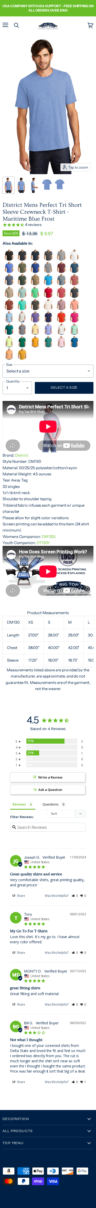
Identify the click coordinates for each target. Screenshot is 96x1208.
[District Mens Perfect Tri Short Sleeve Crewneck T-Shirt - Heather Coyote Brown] (35, 284)
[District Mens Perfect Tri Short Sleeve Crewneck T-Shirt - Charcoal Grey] (74, 296)
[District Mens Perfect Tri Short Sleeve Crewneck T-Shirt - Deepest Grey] (35, 309)
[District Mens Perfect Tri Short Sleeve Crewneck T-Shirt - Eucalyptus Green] (48, 346)
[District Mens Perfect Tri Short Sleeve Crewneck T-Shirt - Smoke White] (61, 333)
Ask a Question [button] (50, 789)
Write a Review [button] (50, 777)
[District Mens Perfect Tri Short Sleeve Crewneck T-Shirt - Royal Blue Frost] (9, 271)
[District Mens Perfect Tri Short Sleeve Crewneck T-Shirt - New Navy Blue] (35, 259)
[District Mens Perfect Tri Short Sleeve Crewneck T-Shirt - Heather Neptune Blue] (74, 271)
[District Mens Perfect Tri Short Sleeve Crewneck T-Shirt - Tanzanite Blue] (48, 321)
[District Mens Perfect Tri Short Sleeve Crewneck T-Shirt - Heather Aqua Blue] (22, 309)
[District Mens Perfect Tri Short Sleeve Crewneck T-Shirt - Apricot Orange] (9, 358)
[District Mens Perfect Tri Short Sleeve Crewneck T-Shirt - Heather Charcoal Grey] (48, 259)
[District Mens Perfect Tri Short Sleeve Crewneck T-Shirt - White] (74, 259)
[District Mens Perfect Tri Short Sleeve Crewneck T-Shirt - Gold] (35, 346)
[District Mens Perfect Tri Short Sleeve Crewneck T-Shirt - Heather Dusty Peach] (74, 309)
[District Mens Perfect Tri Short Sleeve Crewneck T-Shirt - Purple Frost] (35, 321)
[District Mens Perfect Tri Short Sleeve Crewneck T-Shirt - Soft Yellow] (35, 333)
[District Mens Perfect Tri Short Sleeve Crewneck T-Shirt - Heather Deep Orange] (61, 321)
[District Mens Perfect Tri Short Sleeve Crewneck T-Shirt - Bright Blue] (74, 346)
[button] (75, 895)
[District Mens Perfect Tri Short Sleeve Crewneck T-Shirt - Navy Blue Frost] (9, 284)
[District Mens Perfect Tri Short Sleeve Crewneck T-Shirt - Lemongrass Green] (9, 346)
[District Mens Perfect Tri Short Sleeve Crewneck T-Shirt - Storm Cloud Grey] (22, 333)
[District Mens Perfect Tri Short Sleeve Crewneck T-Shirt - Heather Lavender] (61, 309)
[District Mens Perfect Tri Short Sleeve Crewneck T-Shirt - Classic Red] (48, 296)
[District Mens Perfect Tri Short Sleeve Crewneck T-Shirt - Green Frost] (35, 296)
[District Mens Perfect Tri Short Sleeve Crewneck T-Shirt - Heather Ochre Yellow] (22, 358)
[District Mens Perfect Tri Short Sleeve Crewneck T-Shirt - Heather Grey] (61, 259)
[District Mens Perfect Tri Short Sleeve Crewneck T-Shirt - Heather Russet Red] (9, 309)
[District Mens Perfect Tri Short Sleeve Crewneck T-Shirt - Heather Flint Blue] (61, 284)
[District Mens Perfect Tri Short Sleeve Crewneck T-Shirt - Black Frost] (22, 259)
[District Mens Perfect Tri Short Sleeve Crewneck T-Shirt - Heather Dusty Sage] (22, 296)
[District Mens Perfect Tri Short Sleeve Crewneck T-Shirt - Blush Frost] (74, 284)
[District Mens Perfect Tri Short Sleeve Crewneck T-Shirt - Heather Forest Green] (22, 284)
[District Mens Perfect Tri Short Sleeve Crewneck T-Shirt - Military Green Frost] (22, 271)
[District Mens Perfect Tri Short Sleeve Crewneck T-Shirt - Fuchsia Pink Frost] (74, 321)
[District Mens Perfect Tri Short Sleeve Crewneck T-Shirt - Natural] (48, 309)
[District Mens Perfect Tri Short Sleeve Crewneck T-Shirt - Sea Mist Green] (74, 333)
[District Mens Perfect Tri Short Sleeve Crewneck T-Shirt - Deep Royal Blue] (35, 271)
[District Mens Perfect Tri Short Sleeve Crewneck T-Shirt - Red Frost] (61, 296)
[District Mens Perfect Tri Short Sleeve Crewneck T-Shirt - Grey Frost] (48, 271)
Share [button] (20, 895)
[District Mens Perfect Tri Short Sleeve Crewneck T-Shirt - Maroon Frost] (61, 271)
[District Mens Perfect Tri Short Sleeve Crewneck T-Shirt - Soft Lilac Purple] (48, 333)
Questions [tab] (50, 804)
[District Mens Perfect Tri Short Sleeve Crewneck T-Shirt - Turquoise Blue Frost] (48, 284)
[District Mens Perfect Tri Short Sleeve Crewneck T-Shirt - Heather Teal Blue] (9, 333)
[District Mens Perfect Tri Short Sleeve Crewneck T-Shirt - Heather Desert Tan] (9, 296)
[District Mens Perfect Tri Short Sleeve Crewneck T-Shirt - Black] (9, 259)
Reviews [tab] (19, 804)
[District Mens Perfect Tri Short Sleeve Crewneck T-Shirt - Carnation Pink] (61, 346)
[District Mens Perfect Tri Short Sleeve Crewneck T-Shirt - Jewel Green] (22, 346)
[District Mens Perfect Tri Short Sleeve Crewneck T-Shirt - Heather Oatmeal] (22, 321)
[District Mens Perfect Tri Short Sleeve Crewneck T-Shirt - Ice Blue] (9, 321)
